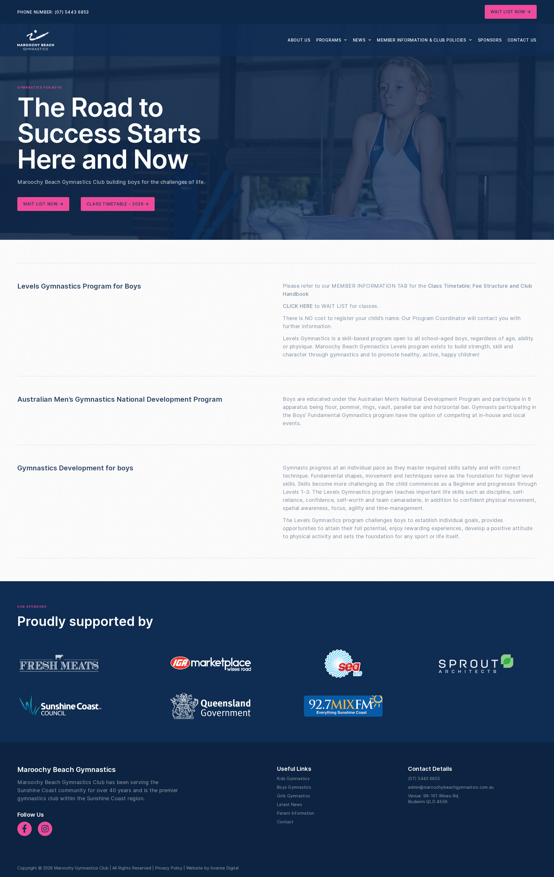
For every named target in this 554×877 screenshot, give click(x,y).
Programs (328, 40)
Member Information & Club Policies (421, 40)
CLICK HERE (298, 306)
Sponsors (490, 40)
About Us (299, 40)
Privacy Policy (168, 868)
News (359, 40)
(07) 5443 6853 (72, 12)
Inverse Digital (224, 868)
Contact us (522, 40)
